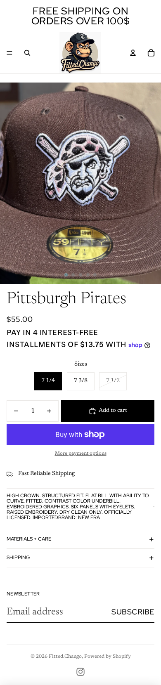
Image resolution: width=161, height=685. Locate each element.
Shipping (18, 557)
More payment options (81, 453)
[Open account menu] (133, 53)
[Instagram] (80, 672)
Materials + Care (29, 539)
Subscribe (132, 611)
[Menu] (9, 52)
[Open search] (27, 53)
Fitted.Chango (65, 656)
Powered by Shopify (107, 656)
